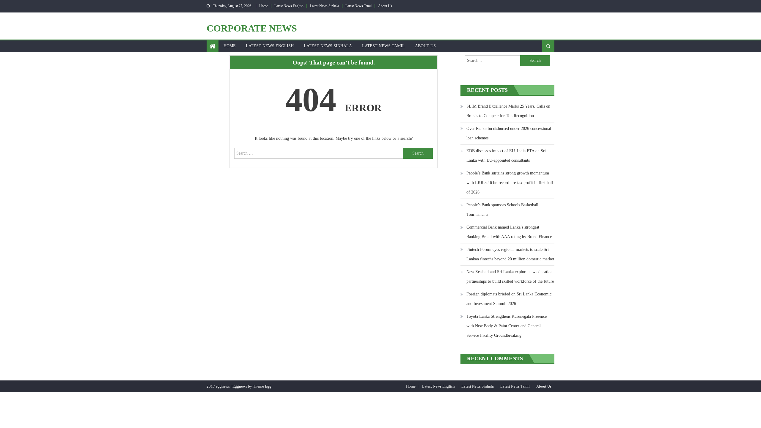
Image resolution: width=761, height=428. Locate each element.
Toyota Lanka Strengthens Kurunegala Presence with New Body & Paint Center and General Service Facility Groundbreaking (506, 326)
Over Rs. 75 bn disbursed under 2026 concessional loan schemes (508, 133)
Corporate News (252, 28)
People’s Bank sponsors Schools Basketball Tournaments (502, 210)
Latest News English (289, 6)
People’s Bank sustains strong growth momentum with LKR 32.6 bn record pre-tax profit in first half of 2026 (509, 182)
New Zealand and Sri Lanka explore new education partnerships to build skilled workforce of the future (510, 277)
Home (263, 6)
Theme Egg (262, 386)
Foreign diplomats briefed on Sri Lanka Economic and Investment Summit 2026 (508, 299)
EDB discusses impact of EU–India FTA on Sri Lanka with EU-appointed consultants (506, 156)
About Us (385, 6)
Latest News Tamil (358, 6)
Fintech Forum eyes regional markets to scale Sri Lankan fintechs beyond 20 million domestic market (510, 254)
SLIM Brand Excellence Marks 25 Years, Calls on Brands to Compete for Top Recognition (508, 111)
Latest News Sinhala (324, 6)
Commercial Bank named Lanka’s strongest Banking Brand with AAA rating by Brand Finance (509, 232)
